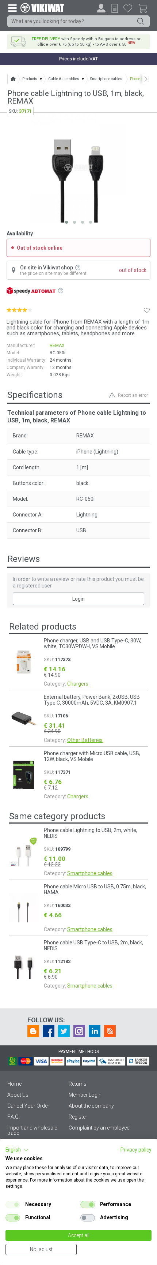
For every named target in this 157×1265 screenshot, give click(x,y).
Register (78, 1117)
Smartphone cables (89, 873)
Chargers (77, 684)
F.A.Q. (13, 1117)
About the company (91, 1106)
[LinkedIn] (94, 1031)
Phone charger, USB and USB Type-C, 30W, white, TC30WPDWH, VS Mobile (92, 643)
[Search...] (140, 21)
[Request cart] (114, 8)
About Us (17, 1095)
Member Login (85, 1095)
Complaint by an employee (99, 1128)
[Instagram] (79, 1031)
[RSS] (110, 1031)
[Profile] (101, 8)
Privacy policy (136, 1150)
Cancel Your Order (28, 1106)
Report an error (133, 395)
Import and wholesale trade (32, 1130)
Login (78, 599)
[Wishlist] (127, 8)
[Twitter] (64, 1031)
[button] (17, 1150)
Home (14, 1084)
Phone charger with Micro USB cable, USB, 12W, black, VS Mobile (92, 756)
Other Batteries (85, 740)
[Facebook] (48, 1031)
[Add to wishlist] (146, 310)
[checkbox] (12, 1204)
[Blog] (33, 1031)
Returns (78, 1084)
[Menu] (12, 7)
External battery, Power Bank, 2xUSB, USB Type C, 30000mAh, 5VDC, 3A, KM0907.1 (92, 700)
